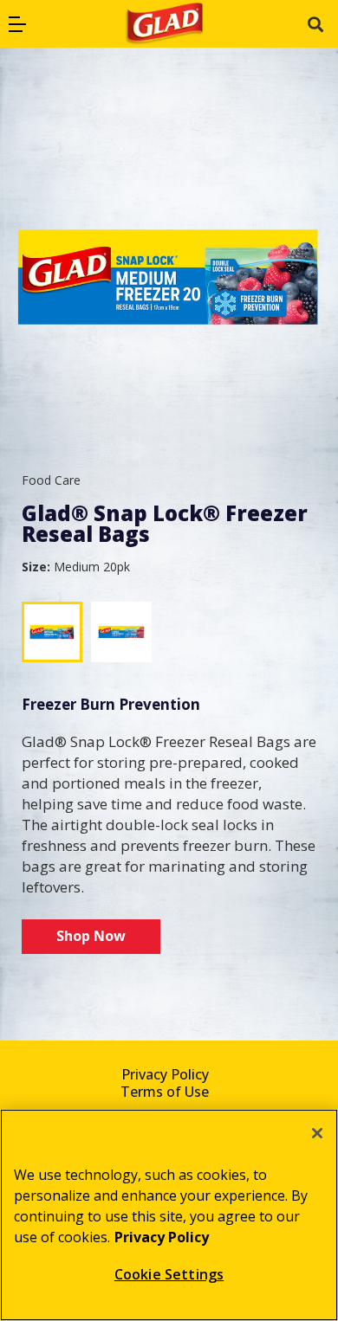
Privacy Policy (165, 1074)
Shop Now (91, 935)
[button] (17, 24)
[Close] (317, 1133)
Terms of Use (164, 1091)
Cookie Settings (169, 1274)
